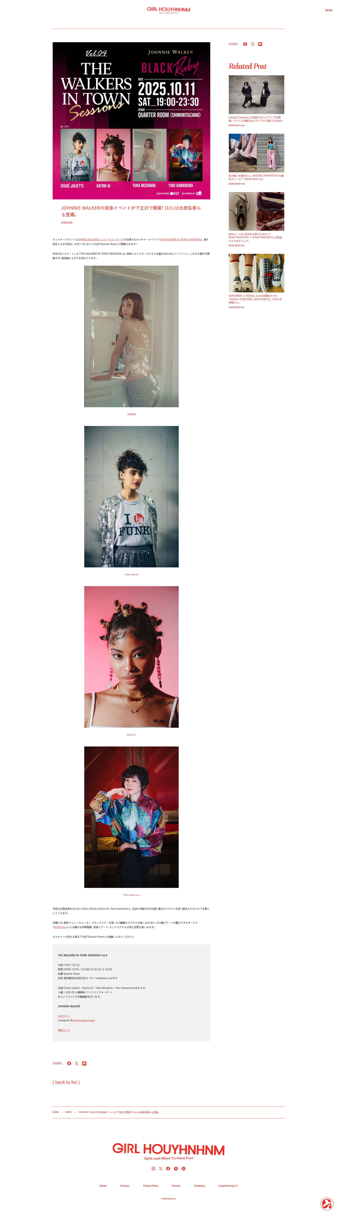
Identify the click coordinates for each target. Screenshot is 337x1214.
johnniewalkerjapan (83, 1020)
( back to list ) (66, 1082)
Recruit (176, 1186)
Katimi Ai (131, 735)
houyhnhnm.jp (226, 1186)
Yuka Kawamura (131, 895)
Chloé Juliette (131, 574)
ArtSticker (60, 927)
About (103, 1186)
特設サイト (64, 1030)
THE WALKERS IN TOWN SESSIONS (180, 239)
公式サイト (64, 1016)
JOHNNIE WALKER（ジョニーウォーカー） (99, 239)
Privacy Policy (150, 1186)
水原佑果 (131, 414)
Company (199, 1186)
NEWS (68, 1112)
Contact (124, 1186)
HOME (56, 1112)
